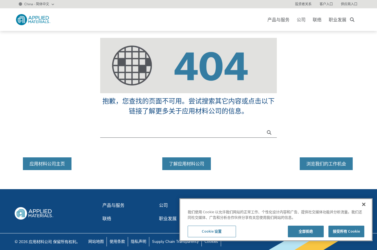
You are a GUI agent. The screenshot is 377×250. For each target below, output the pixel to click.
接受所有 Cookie (346, 231)
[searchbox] (352, 19)
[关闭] (364, 204)
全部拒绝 (306, 231)
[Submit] (270, 132)
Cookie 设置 (212, 231)
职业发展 (337, 20)
